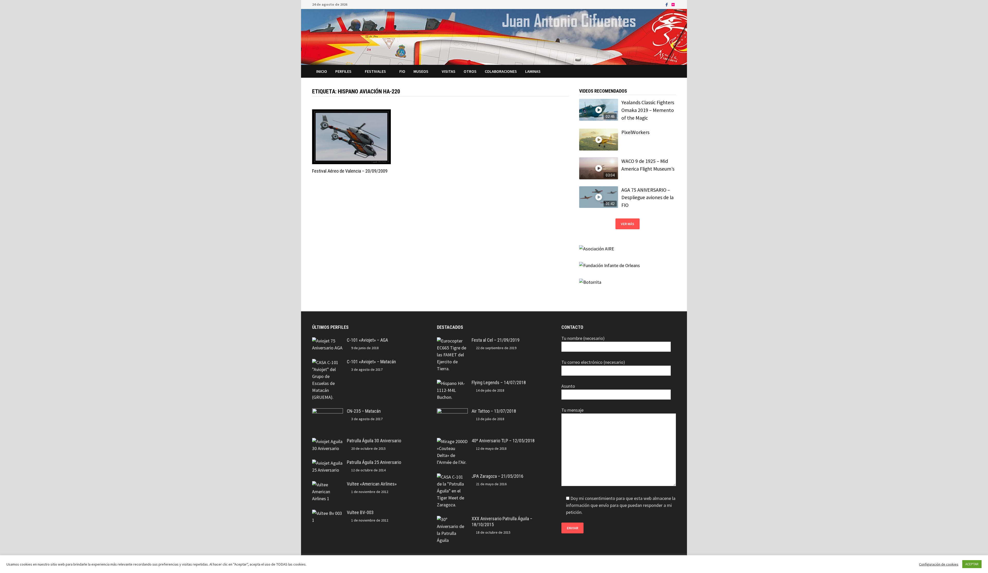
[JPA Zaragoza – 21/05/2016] (452, 477)
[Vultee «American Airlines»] (327, 485)
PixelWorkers (635, 132)
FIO (402, 71)
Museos (420, 71)
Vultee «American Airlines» (372, 484)
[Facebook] (667, 4)
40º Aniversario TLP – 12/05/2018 (503, 440)
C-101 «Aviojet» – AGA (367, 340)
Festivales (375, 71)
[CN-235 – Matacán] (327, 412)
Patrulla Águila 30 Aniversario (374, 440)
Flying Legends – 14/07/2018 (499, 382)
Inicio (321, 71)
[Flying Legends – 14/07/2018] (452, 383)
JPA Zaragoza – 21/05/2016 (497, 476)
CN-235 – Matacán (364, 411)
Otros (470, 71)
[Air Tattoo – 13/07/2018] (452, 412)
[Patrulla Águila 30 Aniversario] (327, 441)
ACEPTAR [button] (971, 564)
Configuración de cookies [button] (938, 564)
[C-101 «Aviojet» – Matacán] (327, 362)
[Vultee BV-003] (327, 513)
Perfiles (343, 71)
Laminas (533, 71)
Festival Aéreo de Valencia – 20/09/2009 (349, 171)
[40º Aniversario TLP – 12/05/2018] (452, 441)
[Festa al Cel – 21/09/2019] (452, 341)
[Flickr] (673, 4)
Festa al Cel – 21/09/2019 (495, 340)
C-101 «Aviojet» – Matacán (371, 361)
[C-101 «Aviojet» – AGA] (327, 341)
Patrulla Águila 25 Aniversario (374, 462)
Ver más (627, 224)
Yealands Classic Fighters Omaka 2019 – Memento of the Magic (647, 110)
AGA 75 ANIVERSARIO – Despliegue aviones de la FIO (647, 197)
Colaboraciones (501, 71)
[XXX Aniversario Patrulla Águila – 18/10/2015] (452, 519)
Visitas (448, 71)
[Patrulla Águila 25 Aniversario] (327, 463)
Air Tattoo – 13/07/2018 (494, 411)
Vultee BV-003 (360, 512)
